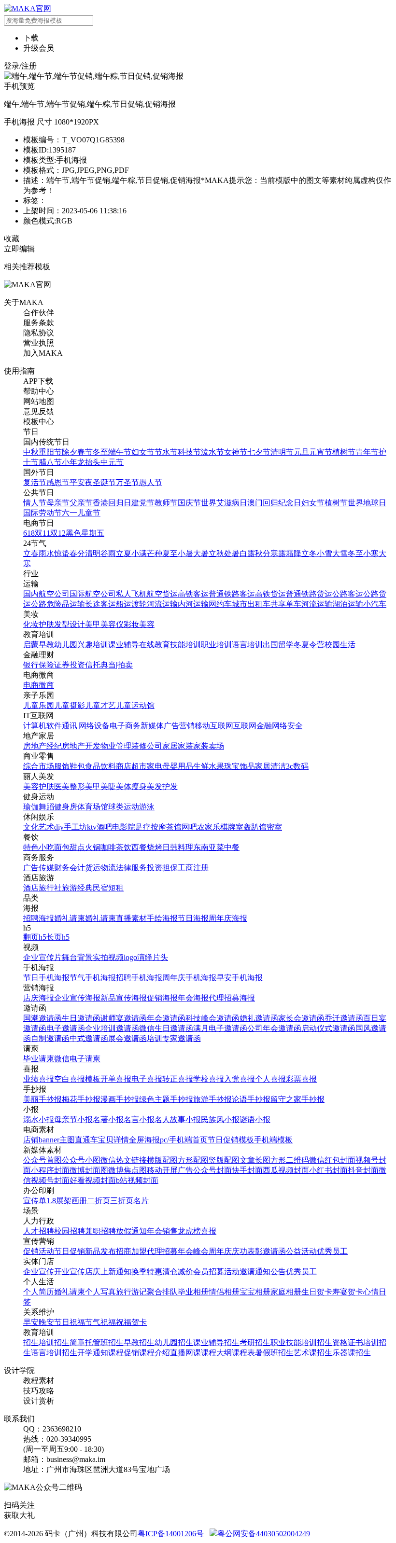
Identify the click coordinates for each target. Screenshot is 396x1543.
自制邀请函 (50, 1038)
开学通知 (92, 1352)
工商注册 (193, 867)
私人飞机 (131, 594)
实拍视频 (108, 957)
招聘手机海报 (139, 977)
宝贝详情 (113, 1140)
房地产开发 (81, 746)
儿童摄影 (69, 705)
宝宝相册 (255, 1292)
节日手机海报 (46, 977)
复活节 (34, 482)
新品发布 (100, 1251)
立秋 (216, 553)
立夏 (123, 553)
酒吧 (104, 827)
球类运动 (123, 807)
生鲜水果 (208, 766)
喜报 (208, 1231)
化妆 (31, 624)
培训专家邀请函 (174, 1038)
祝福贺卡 (131, 1322)
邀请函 (274, 1251)
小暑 (185, 553)
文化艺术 (38, 827)
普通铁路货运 (309, 594)
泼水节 (212, 452)
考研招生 (255, 1342)
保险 (46, 665)
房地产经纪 (42, 746)
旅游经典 (77, 888)
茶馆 (174, 827)
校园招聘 (69, 1231)
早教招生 (139, 1342)
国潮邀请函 (42, 1018)
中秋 (31, 452)
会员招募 (208, 1271)
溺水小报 (38, 1119)
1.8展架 (58, 1200)
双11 (42, 533)
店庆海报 (38, 998)
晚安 (46, 1322)
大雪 (340, 553)
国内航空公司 (46, 594)
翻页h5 (34, 937)
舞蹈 (46, 807)
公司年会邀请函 (274, 1028)
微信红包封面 (332, 1160)
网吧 (189, 827)
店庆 (92, 1271)
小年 (69, 462)
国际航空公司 (93, 594)
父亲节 (81, 503)
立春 (31, 553)
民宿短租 (108, 888)
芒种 (154, 553)
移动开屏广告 (170, 1170)
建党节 (143, 503)
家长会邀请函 (301, 1018)
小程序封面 (50, 1170)
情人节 (34, 503)
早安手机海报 (239, 977)
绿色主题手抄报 (166, 1099)
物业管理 (115, 746)
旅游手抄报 (212, 1099)
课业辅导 (123, 644)
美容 (147, 624)
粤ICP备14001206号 (171, 1533)
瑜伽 (31, 807)
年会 (154, 1231)
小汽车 (374, 604)
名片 (141, 1200)
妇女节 (143, 452)
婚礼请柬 (69, 918)
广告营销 (179, 726)
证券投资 (69, 665)
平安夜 (81, 482)
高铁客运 (193, 594)
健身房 (65, 807)
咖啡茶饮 (115, 847)
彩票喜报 (301, 1079)
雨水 (46, 553)
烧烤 (154, 847)
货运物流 (100, 867)
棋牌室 (231, 827)
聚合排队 (162, 1292)
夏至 (170, 553)
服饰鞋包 (69, 766)
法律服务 (131, 867)
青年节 (367, 452)
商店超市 (131, 766)
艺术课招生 (313, 1352)
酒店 (31, 888)
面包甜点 (69, 847)
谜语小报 (255, 1119)
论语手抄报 (251, 1099)
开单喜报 (115, 1079)
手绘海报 (162, 918)
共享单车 (285, 604)
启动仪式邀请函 (328, 1028)
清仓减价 (177, 1271)
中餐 (232, 847)
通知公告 (270, 1271)
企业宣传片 (42, 957)
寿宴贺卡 (347, 1292)
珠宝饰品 (239, 766)
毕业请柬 (38, 1059)
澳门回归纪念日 (274, 503)
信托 (92, 665)
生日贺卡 (316, 1292)
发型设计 (69, 624)
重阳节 (50, 452)
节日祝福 (69, 1322)
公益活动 (301, 1251)
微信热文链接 (123, 1160)
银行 (31, 665)
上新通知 (115, 1271)
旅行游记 (131, 1292)
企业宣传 (38, 1271)
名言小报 (139, 1119)
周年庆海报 (228, 918)
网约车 (220, 604)
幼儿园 (65, 644)
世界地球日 (367, 503)
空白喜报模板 (77, 1079)
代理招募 (162, 1251)
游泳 (147, 807)
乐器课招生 (351, 1352)
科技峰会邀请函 (212, 1018)
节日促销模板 (231, 1140)
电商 (31, 685)
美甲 (92, 624)
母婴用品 (177, 766)
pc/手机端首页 (184, 1140)
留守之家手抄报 (297, 1099)
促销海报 (162, 998)
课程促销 (123, 1352)
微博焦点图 (127, 1170)
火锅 (92, 847)
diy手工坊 (70, 827)
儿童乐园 (38, 705)
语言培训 (247, 644)
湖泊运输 (347, 604)
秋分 (262, 553)
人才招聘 (38, 1231)
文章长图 (255, 1160)
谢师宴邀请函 (123, 1018)
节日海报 (193, 918)
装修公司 (146, 746)
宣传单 (34, 1200)
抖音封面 (363, 1170)
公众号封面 (212, 1170)
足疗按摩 (150, 827)
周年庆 (220, 1251)
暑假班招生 (274, 1352)
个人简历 (38, 1292)
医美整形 (69, 786)
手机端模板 (273, 1140)
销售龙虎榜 (181, 1231)
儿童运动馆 (135, 705)
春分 (77, 553)
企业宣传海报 (77, 998)
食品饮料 (100, 766)
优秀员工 (332, 1251)
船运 (123, 604)
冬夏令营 (309, 644)
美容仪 (112, 624)
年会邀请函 (166, 1018)
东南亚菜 (208, 847)
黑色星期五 (85, 533)
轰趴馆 (255, 827)
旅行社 (50, 888)
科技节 (189, 452)
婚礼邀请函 (259, 1018)
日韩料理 (177, 847)
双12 (58, 533)
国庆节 (189, 503)
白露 (247, 553)
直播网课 (185, 1352)
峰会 (201, 1251)
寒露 (278, 553)
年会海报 (193, 998)
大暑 (201, 553)
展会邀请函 (127, 1038)
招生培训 (38, 1342)
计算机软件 (42, 726)
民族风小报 (220, 1119)
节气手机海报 (93, 977)
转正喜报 (177, 1079)
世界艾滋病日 (224, 503)
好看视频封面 (93, 1180)
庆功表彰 (247, 1251)
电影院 (123, 827)
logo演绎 (138, 957)
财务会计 (69, 867)
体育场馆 (92, 807)
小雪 (324, 553)
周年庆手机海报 (189, 977)
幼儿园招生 (174, 1342)
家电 (154, 766)
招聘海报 (38, 918)
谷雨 (108, 553)
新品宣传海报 (123, 998)
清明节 (282, 452)
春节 (85, 452)
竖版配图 (224, 1160)
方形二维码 (289, 1160)
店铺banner (41, 1140)
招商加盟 (131, 1251)
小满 (139, 553)
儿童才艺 (100, 705)
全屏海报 (144, 1140)
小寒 (371, 553)
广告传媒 (38, 867)
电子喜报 (146, 1079)
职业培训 (216, 644)
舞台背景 (77, 957)
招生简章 (69, 1342)
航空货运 (162, 594)
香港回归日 (112, 503)
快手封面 (247, 1170)
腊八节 (50, 462)
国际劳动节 (42, 513)
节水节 (166, 452)
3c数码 (297, 766)
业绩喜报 (38, 1079)
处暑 (232, 553)
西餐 (139, 847)
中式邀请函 (89, 1038)
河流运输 (162, 604)
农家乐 (208, 827)
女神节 (235, 452)
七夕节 (258, 452)
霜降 (293, 553)
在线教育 (154, 644)
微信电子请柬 (77, 1059)
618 (29, 533)
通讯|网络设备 (86, 726)
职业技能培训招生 (301, 1342)
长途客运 (100, 604)
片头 (160, 957)
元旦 (301, 452)
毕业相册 (193, 1292)
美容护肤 (38, 786)
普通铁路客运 (232, 594)
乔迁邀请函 (344, 1018)
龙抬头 (88, 462)
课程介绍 (154, 1352)
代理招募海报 (232, 998)
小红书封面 (328, 1170)
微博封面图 (89, 1170)
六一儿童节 (81, 513)
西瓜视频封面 (286, 1170)
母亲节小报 (73, 1119)
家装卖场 (208, 746)
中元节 (112, 462)
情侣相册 (224, 1292)
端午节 (119, 452)
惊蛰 (62, 553)
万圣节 (127, 482)
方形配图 (193, 1160)
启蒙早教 (38, 644)
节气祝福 (100, 1322)
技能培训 (185, 644)
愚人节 (150, 482)
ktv (92, 827)
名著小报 (108, 1119)
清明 (92, 553)
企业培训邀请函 (112, 1028)
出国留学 (278, 644)
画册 (79, 1200)
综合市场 (38, 766)
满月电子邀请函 (220, 1028)
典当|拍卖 (116, 665)
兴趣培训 (92, 644)
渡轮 (139, 604)
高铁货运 (270, 594)
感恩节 (58, 482)
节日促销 (69, 1251)
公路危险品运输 (58, 604)
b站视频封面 (137, 1180)
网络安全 (287, 726)
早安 (31, 1322)
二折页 (98, 1200)
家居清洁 (270, 766)
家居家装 (177, 746)
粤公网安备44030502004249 (263, 1533)
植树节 (343, 452)
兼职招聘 (100, 1231)
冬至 (100, 452)
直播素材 (131, 918)
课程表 (243, 1352)
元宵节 (320, 452)
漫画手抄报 (119, 1099)
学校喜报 (208, 1079)
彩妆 (131, 624)
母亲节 (58, 503)
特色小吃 (38, 847)
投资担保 (162, 867)
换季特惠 (146, 1271)
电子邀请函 (65, 1028)
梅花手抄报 (81, 1099)
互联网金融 (252, 726)
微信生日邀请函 (166, 1028)
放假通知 (131, 1231)
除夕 (69, 452)
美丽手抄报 (42, 1099)
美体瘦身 (131, 786)
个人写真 (100, 1292)
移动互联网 (214, 726)
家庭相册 (285, 1292)
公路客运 (347, 594)
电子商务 (125, 726)
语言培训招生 (54, 1352)
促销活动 (38, 1251)
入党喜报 (239, 1079)
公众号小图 (81, 1160)
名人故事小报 (178, 1119)
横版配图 (162, 1160)
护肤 (46, 624)
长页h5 (58, 937)
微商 (46, 685)
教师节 (166, 503)
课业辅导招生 (216, 1342)
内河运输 (193, 604)
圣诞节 (104, 482)
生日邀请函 (81, 1018)
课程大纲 (216, 1352)
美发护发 (162, 786)
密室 (274, 827)
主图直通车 (78, 1140)
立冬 (309, 553)
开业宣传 (69, 1271)
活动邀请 (239, 1271)
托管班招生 (104, 1342)
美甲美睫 (100, 786)
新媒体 (152, 726)
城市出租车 (251, 604)
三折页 (121, 1200)
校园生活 (340, 644)
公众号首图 (42, 1160)
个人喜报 (270, 1079)
